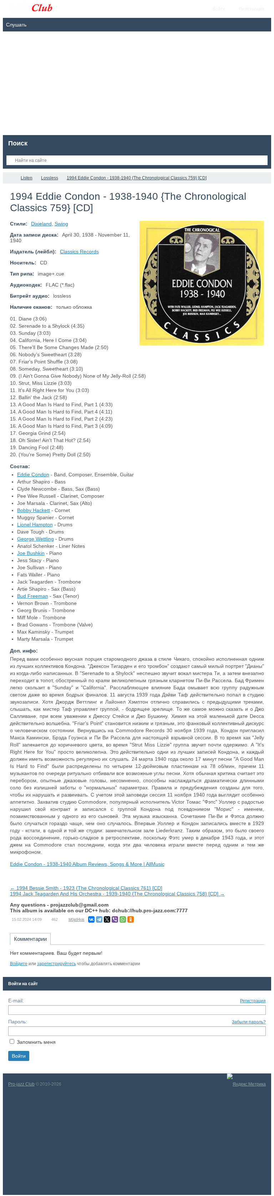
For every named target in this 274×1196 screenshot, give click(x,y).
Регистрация (253, 1000)
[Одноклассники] (130, 919)
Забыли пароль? (249, 1021)
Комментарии (30, 939)
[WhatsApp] (123, 919)
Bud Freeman (32, 596)
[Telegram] (99, 919)
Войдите (18, 963)
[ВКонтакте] (91, 919)
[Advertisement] (137, 85)
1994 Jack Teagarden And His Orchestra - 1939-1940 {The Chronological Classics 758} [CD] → (117, 894)
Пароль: (17, 1021)
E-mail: (16, 1000)
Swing (61, 224)
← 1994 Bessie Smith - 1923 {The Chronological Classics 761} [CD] (86, 888)
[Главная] (9, 178)
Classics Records (79, 251)
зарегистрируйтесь (56, 963)
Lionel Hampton (35, 524)
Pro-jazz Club (21, 1084)
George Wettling (35, 539)
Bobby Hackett (33, 510)
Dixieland (41, 224)
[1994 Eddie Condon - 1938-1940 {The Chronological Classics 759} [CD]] (201, 283)
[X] (107, 919)
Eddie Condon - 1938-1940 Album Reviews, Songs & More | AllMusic (87, 864)
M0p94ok (76, 919)
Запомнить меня (36, 1042)
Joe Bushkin (31, 553)
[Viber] (115, 919)
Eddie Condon (33, 474)
